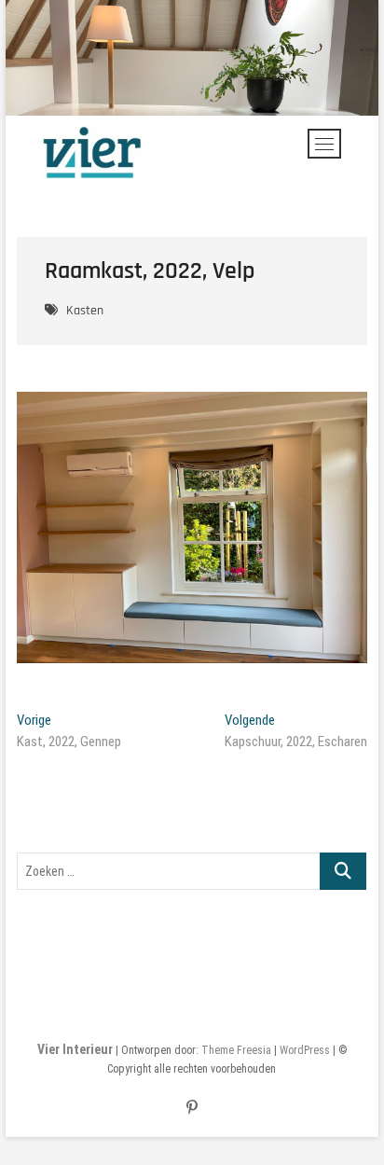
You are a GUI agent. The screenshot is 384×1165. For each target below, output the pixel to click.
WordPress (305, 1050)
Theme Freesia (236, 1050)
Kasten (84, 310)
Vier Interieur (75, 1049)
